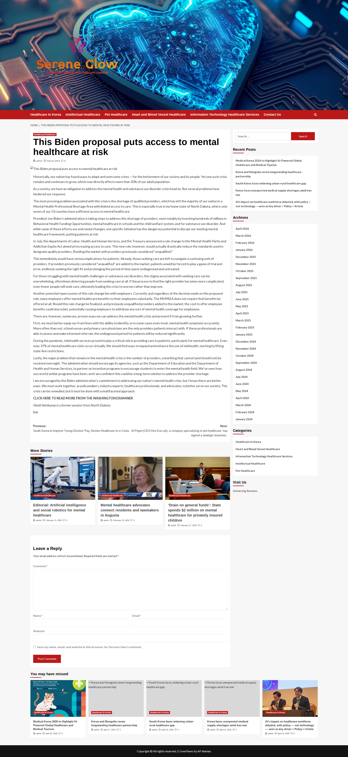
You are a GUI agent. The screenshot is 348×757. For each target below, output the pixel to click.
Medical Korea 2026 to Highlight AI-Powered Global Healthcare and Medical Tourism (269, 162)
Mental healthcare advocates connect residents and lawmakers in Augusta (130, 510)
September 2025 (246, 278)
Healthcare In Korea (45, 114)
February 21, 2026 (53, 520)
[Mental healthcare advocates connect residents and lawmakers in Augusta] (130, 478)
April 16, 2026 (167, 730)
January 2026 (244, 249)
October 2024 (245, 355)
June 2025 (242, 299)
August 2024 (244, 369)
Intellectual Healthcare (83, 114)
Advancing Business (245, 490)
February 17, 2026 (188, 525)
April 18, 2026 (51, 733)
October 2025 (245, 271)
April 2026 (242, 228)
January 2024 (244, 419)
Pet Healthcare (116, 114)
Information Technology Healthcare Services (224, 114)
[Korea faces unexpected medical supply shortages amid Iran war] (232, 698)
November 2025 (246, 263)
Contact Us (272, 114)
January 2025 (244, 334)
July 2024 (242, 376)
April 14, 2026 (283, 733)
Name (38, 615)
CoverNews (185, 751)
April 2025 (242, 313)
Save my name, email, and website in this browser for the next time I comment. (89, 647)
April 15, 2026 (225, 730)
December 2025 (246, 256)
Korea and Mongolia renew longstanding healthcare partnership (269, 174)
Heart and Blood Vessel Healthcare (159, 114)
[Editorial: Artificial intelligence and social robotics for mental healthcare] (62, 478)
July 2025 (242, 292)
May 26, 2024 (53, 160)
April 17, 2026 (109, 730)
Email (136, 615)
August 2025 (244, 285)
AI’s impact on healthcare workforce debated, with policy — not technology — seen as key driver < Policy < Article (273, 204)
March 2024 (243, 405)
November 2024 (246, 348)
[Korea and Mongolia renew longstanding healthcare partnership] (116, 698)
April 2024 (242, 398)
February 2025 (245, 327)
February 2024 (245, 412)
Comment (40, 566)
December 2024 (246, 341)
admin (39, 160)
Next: (179, 431)
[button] (315, 114)
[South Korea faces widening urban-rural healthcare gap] (174, 698)
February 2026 (245, 242)
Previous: (81, 428)
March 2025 (243, 320)
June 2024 (242, 383)
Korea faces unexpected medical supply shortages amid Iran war (274, 192)
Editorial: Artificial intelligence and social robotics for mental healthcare (59, 510)
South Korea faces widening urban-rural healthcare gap (271, 183)
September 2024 (246, 362)
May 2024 (242, 391)
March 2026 (243, 235)
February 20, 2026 (121, 520)
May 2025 (242, 306)
